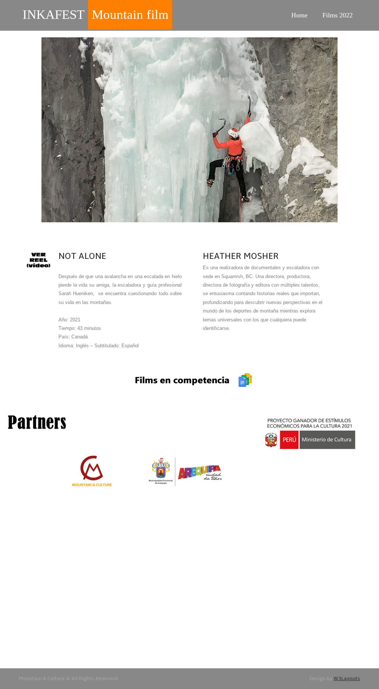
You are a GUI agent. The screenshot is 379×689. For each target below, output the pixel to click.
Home (299, 15)
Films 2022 (337, 15)
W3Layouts (346, 679)
